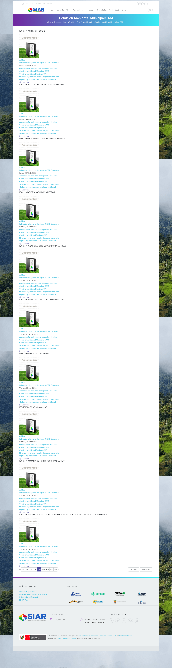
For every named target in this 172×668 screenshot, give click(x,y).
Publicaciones (78, 10)
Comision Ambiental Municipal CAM (34, 71)
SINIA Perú (23, 600)
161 (31, 569)
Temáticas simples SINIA (64, 22)
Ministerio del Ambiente (29, 597)
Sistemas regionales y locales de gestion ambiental (39, 76)
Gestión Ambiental (84, 22)
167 (55, 569)
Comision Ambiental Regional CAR (33, 74)
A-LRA (22, 60)
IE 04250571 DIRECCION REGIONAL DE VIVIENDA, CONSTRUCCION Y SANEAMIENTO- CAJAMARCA (63, 514)
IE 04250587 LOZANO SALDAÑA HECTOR (37, 192)
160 (27, 569)
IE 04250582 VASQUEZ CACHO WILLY (35, 353)
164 (43, 569)
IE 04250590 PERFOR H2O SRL (32, 31)
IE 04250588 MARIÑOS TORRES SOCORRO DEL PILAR (42, 461)
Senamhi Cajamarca (27, 591)
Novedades (102, 10)
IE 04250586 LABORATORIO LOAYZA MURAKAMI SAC (42, 246)
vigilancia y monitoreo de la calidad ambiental (37, 79)
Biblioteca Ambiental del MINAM (33, 594)
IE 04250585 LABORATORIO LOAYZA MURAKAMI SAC (42, 299)
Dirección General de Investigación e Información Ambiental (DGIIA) (98, 635)
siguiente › (146, 569)
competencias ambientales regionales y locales (38, 68)
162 (35, 569)
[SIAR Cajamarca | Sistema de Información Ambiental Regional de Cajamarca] (36, 9)
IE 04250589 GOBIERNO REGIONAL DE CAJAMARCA (42, 138)
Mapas (90, 10)
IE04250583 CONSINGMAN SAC (33, 407)
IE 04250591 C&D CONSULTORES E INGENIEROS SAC (42, 84)
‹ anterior (133, 569)
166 (51, 569)
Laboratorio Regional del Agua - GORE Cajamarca (39, 62)
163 (39, 569)
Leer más (25, 82)
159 (22, 569)
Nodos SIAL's (114, 10)
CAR (124, 10)
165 (47, 569)
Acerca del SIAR (62, 10)
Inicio (51, 10)
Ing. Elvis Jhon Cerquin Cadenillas (66, 638)
